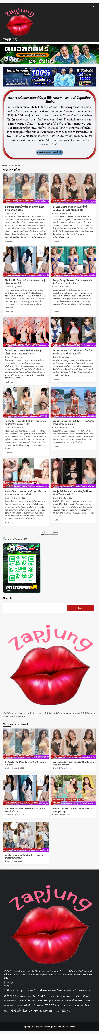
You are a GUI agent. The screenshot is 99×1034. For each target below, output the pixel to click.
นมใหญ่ (29, 996)
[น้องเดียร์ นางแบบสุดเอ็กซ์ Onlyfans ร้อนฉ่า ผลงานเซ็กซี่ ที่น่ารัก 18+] (26, 837)
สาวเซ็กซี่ (84, 1005)
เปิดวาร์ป (38, 1010)
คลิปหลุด (10, 996)
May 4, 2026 (65, 357)
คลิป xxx (87, 991)
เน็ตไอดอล (29, 200)
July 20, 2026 (65, 287)
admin (9, 213)
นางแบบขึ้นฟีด (24, 1000)
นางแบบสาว (59, 1001)
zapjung (10, 39)
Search (7, 598)
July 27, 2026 (18, 861)
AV (16, 990)
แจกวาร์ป (47, 1010)
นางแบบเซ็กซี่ (70, 1000)
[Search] (93, 6)
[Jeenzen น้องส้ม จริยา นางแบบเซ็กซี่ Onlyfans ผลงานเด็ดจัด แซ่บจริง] (73, 188)
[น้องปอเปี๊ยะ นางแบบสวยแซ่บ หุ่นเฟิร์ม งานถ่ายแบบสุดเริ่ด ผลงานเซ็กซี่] (26, 473)
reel (49, 990)
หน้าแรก (21, 200)
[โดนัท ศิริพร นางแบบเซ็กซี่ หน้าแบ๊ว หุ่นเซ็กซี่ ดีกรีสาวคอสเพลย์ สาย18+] (26, 332)
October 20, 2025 (66, 498)
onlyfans (56, 200)
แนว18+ (56, 1011)
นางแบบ (8, 200)
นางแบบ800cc (67, 996)
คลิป (75, 990)
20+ (12, 990)
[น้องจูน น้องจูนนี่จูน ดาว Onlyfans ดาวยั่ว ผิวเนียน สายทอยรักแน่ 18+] (73, 261)
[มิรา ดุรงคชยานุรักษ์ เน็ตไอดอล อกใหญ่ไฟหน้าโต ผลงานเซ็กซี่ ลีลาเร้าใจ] (73, 332)
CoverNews (57, 1026)
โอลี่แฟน (65, 1010)
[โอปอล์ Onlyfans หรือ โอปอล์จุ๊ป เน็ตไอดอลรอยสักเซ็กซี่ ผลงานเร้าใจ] (26, 402)
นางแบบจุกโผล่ (48, 1001)
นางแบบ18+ (54, 996)
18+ (7, 990)
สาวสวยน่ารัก (63, 1005)
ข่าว (65, 991)
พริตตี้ (15, 200)
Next (56, 532)
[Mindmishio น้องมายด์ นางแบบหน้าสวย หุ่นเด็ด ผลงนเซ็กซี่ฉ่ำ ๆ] (26, 261)
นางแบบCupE (81, 996)
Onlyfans (40, 990)
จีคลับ (6, 985)
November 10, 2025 (67, 427)
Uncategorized (11, 274)
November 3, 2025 (20, 498)
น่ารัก (80, 1001)
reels (54, 990)
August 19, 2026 (66, 213)
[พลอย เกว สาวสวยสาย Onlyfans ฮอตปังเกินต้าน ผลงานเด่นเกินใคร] (73, 402)
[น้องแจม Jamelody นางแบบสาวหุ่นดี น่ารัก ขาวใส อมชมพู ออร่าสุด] (73, 790)
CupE (21, 990)
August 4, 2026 (65, 815)
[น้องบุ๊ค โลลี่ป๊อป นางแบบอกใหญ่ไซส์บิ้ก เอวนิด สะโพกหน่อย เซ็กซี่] (73, 473)
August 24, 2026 (19, 213)
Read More (9, 241)
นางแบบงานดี (37, 1001)
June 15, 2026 (18, 357)
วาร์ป (33, 1005)
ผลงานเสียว (8, 1006)
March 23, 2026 (18, 427)
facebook (29, 990)
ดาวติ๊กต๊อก (21, 996)
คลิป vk (81, 991)
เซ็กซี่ (13, 1010)
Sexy (60, 990)
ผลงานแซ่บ (18, 1006)
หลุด (6, 1010)
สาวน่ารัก (40, 1006)
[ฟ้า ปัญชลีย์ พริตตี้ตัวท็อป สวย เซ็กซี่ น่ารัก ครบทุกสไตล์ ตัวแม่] (26, 188)
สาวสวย (50, 1005)
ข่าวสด (69, 991)
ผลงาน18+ (87, 1000)
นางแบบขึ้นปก (10, 1001)
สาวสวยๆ (75, 1005)
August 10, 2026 (19, 287)
